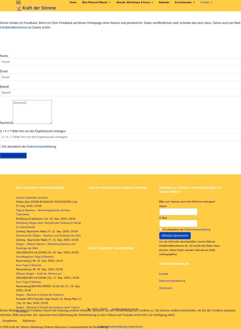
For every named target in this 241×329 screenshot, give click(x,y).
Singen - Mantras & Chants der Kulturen (40, 294)
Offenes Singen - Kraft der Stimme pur (39, 273)
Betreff (4, 86)
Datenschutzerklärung (41, 146)
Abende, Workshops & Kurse (133, 2)
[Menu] (18, 2)
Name (4, 56)
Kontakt (205, 2)
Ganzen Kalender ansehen (32, 197)
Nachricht (6, 122)
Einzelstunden (183, 2)
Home (73, 2)
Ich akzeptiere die (29, 146)
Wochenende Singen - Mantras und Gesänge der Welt (48, 235)
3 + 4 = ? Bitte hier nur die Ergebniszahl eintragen (33, 131)
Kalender (164, 2)
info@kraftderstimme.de (16, 27)
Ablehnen (29, 320)
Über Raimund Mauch (94, 2)
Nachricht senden (13, 155)
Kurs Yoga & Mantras (28, 265)
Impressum (165, 287)
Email (4, 71)
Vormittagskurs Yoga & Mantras (34, 256)
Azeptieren (9, 320)
